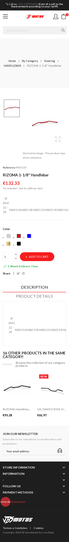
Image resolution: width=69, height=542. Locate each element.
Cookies (38, 528)
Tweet (18, 273)
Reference (9, 167)
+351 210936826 (28, 4)
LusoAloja (48, 532)
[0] (63, 16)
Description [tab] (34, 287)
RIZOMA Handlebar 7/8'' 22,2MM (17, 409)
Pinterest (23, 273)
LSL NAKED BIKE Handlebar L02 (51, 409)
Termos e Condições (15, 528)
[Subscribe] (59, 450)
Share (14, 273)
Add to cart (39, 256)
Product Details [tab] (34, 296)
